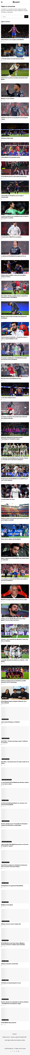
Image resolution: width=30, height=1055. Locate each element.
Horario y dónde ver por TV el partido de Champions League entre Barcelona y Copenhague (14, 824)
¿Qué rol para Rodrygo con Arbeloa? (10, 722)
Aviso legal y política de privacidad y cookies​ (15, 1040)
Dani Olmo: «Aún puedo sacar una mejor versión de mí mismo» (15, 762)
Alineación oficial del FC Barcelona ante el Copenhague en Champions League (11, 438)
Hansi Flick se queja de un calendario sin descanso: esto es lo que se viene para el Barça (14, 865)
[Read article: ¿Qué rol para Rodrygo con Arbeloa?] (15, 714)
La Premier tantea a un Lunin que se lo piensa (12, 58)
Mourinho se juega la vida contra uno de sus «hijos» (14, 599)
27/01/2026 (4, 622)
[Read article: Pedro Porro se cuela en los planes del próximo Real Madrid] (15, 69)
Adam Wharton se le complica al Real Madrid (12, 39)
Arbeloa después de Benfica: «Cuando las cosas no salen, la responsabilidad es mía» (14, 337)
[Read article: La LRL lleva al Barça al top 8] (15, 389)
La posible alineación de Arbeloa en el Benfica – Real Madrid (14, 660)
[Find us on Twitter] (10, 1051)
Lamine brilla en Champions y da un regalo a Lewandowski (12, 196)
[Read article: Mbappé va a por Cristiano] (15, 90)
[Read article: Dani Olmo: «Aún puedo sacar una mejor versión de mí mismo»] (15, 753)
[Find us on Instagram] (14, 1051)
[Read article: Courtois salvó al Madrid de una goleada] (15, 228)
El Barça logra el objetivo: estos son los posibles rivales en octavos (13, 275)
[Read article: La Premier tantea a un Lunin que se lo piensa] (15, 50)
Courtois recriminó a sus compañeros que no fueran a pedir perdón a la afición (15, 217)
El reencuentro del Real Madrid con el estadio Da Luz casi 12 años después (14, 479)
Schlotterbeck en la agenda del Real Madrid (12, 885)
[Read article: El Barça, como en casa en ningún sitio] (15, 916)
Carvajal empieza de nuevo (8, 499)
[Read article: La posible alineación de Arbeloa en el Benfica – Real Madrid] (15, 652)
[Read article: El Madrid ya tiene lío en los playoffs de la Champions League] (15, 109)
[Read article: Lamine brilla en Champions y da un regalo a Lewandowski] (15, 187)
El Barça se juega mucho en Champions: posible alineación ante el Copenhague (13, 681)
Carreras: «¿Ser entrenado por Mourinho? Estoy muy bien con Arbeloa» (14, 640)
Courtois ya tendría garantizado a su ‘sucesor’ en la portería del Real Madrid (14, 803)
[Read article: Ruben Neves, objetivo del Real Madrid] (15, 531)
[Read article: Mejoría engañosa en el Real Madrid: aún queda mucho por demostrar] (15, 550)
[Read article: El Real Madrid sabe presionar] (15, 1014)
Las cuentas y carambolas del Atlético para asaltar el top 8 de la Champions (14, 579)
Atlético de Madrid (7, 576)
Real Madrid (5, 36)
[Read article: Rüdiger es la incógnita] (15, 896)
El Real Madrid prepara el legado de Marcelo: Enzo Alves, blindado (13, 702)
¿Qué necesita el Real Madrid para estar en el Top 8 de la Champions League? (14, 845)
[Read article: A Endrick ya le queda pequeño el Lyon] (15, 974)
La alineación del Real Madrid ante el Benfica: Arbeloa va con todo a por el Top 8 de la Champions (14, 458)
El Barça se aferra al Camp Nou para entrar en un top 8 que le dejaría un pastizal (15, 519)
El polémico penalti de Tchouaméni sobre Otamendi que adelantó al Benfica (14, 417)
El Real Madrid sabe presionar (8, 1022)
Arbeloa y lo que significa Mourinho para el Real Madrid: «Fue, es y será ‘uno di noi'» (13, 619)
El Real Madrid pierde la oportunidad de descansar (14, 176)
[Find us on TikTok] (16, 1051)
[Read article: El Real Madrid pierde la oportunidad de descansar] (15, 168)
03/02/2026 (4, 60)
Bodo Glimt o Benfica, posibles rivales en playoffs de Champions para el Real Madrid (14, 296)
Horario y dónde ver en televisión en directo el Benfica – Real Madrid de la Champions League (14, 1002)
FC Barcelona (5, 135)
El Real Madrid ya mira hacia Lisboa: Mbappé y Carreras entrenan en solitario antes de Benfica (13, 943)
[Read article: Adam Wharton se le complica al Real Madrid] (15, 31)
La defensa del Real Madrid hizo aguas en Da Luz (13, 256)
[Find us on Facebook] (12, 1051)
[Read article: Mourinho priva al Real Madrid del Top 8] (15, 370)
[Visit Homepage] (16, 2)
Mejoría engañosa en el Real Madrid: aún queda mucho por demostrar (15, 559)
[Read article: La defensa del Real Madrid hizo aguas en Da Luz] (15, 248)
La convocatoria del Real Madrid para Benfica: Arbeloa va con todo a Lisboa (15, 783)
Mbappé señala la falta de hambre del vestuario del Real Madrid (14, 317)
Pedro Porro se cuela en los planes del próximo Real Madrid (14, 78)
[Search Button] (26, 16)
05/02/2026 (4, 41)
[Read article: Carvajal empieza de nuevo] (15, 491)
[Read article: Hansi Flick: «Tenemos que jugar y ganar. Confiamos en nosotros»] (15, 733)
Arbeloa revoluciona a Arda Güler (9, 963)
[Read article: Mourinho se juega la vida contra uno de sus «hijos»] (15, 591)
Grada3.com (11, 1048)
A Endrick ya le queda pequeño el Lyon (11, 983)
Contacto (14, 1034)
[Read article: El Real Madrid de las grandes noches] (15, 149)
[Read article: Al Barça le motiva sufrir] (15, 130)
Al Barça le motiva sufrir (7, 138)
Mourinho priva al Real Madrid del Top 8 (11, 378)
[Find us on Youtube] (18, 1051)
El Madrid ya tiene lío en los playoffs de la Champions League (14, 118)
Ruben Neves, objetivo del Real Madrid (11, 539)
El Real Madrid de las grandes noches (10, 157)
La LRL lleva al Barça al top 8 (8, 397)
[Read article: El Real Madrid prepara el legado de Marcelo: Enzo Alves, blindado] (15, 693)
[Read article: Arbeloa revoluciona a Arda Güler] (15, 955)
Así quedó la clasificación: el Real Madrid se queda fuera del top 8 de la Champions (14, 358)
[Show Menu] (1, 2)
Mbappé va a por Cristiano (7, 98)
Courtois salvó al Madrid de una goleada (11, 237)
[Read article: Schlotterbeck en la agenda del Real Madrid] (15, 877)
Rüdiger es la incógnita (7, 905)
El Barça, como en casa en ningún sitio (11, 924)
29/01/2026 (4, 140)
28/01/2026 (4, 340)
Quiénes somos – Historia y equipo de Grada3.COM (14, 1037)
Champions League (6, 95)
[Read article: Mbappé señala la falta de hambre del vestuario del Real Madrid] (15, 308)
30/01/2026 (4, 81)
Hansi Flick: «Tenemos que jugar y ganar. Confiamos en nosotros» (14, 741)
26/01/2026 (4, 868)
